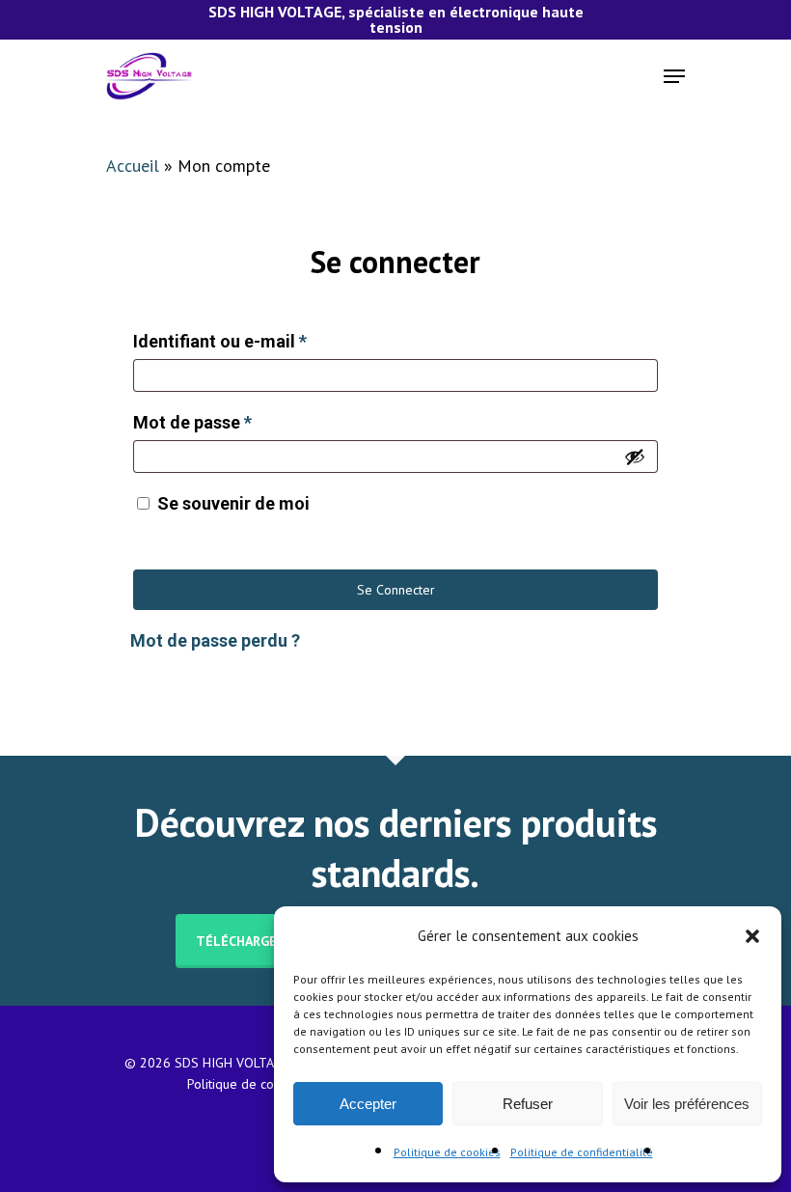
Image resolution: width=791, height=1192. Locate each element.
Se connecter (396, 589)
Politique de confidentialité (581, 1152)
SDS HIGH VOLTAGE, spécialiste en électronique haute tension (396, 19)
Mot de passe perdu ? (215, 640)
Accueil (132, 165)
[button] (752, 936)
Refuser (528, 1103)
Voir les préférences (687, 1103)
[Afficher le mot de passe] (634, 456)
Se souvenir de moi (233, 503)
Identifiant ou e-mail (220, 341)
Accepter (368, 1103)
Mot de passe (192, 422)
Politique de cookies (447, 1152)
